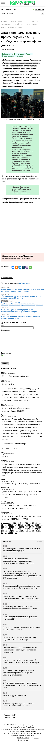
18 (19, 525)
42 (16, 529)
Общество (21, 21)
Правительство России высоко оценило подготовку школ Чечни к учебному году (21, 597)
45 (26, 529)
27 (6, 527)
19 (22, 525)
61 (37, 531)
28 (10, 527)
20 (26, 525)
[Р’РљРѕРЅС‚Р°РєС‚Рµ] (13, 267)
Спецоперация (8, 56)
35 (33, 527)
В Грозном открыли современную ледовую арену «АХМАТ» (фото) (22, 628)
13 (2, 525)
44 (22, 529)
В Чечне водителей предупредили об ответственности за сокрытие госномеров (21, 661)
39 (5, 529)
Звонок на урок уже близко (14, 695)
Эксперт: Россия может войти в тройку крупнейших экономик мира (19, 638)
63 (2, 533)
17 (16, 525)
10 (33, 523)
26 (3, 527)
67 (16, 533)
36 (37, 527)
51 (3, 531)
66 (12, 533)
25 (42, 525)
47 (32, 529)
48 (36, 529)
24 (39, 525)
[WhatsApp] (30, 267)
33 (27, 527)
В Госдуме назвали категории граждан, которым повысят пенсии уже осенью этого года (22, 685)
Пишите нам (39, 10)
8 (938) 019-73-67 (23, 738)
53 (10, 531)
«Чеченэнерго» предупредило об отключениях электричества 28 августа (20, 607)
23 (36, 525)
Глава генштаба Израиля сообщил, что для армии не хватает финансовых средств (21, 587)
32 (23, 527)
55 (17, 531)
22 (32, 525)
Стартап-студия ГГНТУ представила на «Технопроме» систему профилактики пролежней (20, 650)
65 (9, 533)
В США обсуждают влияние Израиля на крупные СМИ (20, 618)
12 (40, 523)
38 (2, 529)
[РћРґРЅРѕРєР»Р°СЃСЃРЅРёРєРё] (16, 267)
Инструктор (19, 54)
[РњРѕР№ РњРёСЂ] (19, 267)
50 (42, 529)
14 (5, 525)
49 (39, 529)
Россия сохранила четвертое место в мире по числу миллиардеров (21, 549)
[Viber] (26, 267)
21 (29, 525)
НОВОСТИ (12, 21)
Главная (4, 21)
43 (19, 529)
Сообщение (6, 330)
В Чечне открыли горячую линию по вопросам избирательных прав (19, 704)
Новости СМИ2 (10, 715)
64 (5, 533)
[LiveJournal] (23, 267)
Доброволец (7, 54)
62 (40, 531)
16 (12, 525)
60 (33, 531)
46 (29, 529)
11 (36, 523)
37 (40, 527)
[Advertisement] (22, 227)
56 (20, 531)
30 (17, 527)
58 (27, 531)
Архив (39, 541)
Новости (7, 541)
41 (12, 529)
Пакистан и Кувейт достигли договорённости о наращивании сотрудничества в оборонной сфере (18, 561)
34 (30, 527)
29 (13, 527)
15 (9, 525)
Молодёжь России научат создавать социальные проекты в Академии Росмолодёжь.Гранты (18, 672)
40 (9, 529)
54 (13, 531)
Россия (29, 54)
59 (30, 531)
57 (23, 531)
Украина (19, 56)
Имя (3, 325)
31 (20, 527)
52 (6, 531)
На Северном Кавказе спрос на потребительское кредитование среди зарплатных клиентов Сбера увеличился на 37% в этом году (22, 574)
